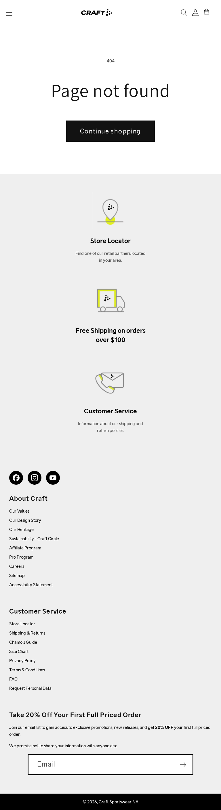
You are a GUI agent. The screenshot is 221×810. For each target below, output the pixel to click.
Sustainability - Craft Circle (34, 538)
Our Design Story (25, 520)
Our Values (19, 511)
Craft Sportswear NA (118, 802)
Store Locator (22, 623)
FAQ (13, 679)
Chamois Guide (23, 642)
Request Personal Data (30, 688)
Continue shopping (110, 131)
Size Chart (18, 651)
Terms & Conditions (27, 670)
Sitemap (17, 575)
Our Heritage (21, 529)
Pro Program (21, 557)
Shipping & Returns (27, 633)
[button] (9, 12)
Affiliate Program (25, 548)
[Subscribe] (183, 764)
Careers (16, 566)
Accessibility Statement (31, 584)
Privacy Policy (22, 660)
